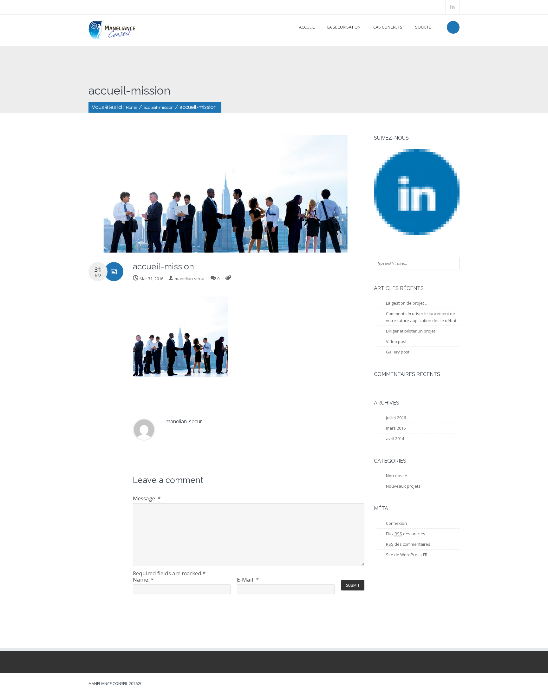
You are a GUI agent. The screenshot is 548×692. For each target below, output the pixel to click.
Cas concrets (387, 27)
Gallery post (397, 352)
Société (423, 27)
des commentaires (408, 544)
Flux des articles (405, 534)
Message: (146, 498)
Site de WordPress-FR (406, 554)
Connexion (396, 523)
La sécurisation (344, 27)
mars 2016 (396, 428)
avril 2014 (395, 438)
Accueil (307, 27)
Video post (396, 341)
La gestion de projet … (407, 303)
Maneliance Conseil (108, 683)
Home (131, 107)
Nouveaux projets (403, 486)
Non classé (396, 475)
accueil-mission (158, 107)
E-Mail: (248, 579)
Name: (143, 579)
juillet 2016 (396, 417)
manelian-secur (190, 278)
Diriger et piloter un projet (410, 331)
